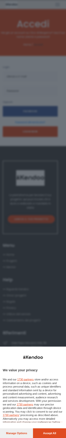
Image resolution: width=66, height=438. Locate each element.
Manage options (16, 433)
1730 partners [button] (25, 379)
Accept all (49, 433)
